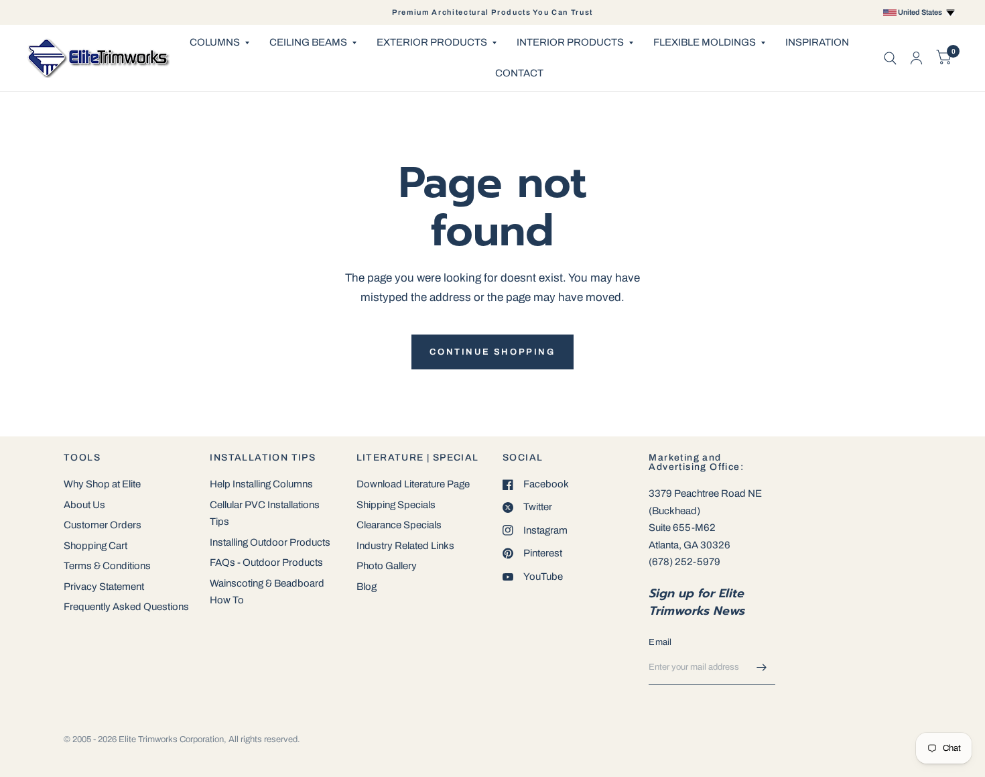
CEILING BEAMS (308, 42)
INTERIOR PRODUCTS (570, 42)
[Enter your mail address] (761, 667)
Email (660, 642)
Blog (366, 586)
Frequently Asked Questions (126, 606)
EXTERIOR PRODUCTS (432, 42)
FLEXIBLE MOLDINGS (704, 42)
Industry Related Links (405, 545)
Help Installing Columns (261, 484)
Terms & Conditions (107, 565)
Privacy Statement (104, 586)
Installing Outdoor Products (270, 542)
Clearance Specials (399, 525)
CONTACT (519, 73)
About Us (84, 504)
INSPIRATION (817, 42)
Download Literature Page (413, 484)
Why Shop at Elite (102, 484)
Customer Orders (102, 525)
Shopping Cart (95, 545)
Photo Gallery (386, 565)
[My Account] (916, 58)
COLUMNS (215, 42)
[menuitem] (219, 42)
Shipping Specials (396, 504)
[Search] (890, 58)
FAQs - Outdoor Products (266, 562)
